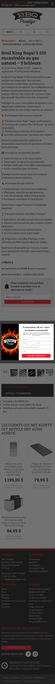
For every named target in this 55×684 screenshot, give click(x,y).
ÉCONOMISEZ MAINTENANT (36, 355)
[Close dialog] (52, 325)
